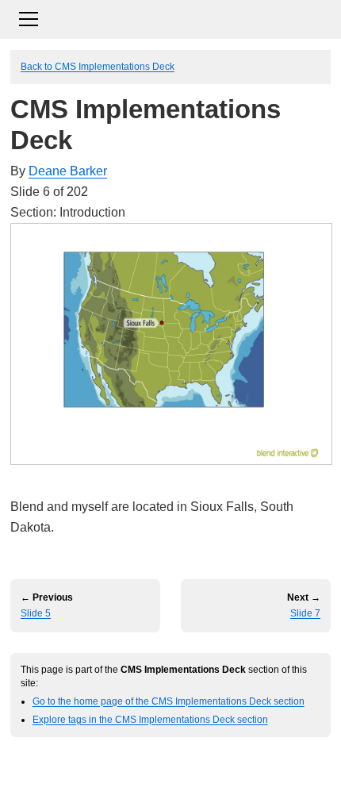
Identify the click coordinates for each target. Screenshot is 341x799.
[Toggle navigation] (170, 17)
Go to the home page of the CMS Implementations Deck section (169, 701)
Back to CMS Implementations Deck (97, 66)
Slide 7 (305, 613)
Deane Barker (68, 171)
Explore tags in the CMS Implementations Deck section (150, 719)
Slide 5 (36, 613)
